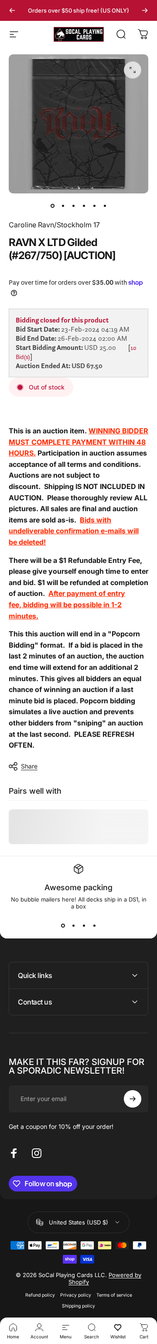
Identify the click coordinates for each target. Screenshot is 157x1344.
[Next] (144, 10)
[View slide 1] (63, 925)
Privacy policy (75, 1295)
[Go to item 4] (83, 205)
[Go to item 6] (104, 205)
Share (29, 766)
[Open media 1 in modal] (132, 70)
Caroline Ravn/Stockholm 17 (54, 224)
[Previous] (12, 10)
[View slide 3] (83, 925)
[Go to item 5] (94, 205)
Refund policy (40, 1295)
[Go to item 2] (63, 205)
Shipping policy (78, 1306)
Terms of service (114, 1295)
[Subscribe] (132, 1099)
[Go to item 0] (52, 205)
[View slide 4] (94, 925)
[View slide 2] (73, 925)
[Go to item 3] (73, 205)
